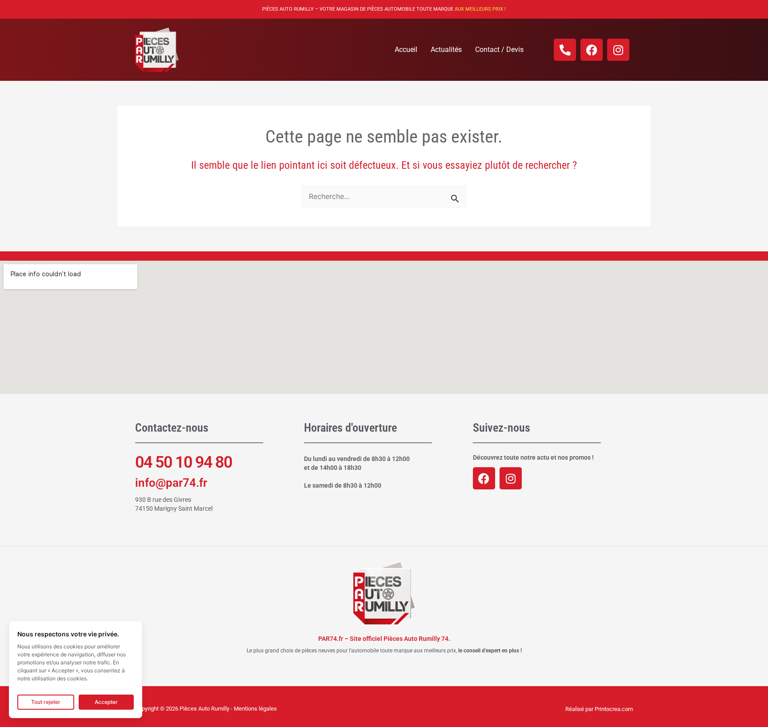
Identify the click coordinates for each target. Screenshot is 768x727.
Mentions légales (255, 708)
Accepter (106, 702)
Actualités (446, 49)
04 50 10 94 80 (183, 462)
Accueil (406, 49)
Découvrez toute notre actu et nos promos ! (533, 457)
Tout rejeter (45, 702)
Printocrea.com (614, 709)
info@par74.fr (171, 482)
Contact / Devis (499, 49)
